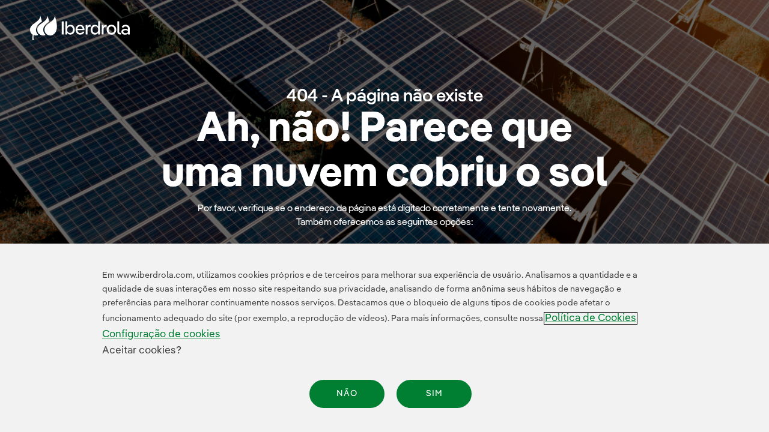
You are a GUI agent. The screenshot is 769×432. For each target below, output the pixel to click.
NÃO (346, 393)
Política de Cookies (590, 318)
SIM (434, 393)
